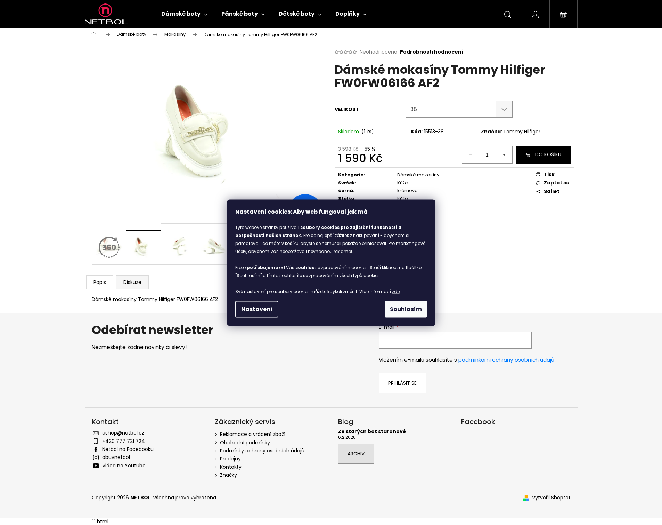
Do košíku (548, 154)
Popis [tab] (99, 282)
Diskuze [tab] (132, 282)
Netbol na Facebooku (128, 449)
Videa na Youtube (124, 465)
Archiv (356, 453)
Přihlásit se (402, 383)
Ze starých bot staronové (372, 431)
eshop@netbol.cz (123, 432)
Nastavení (256, 309)
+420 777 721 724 (123, 441)
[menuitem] (184, 14)
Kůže (402, 183)
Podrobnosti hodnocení (431, 52)
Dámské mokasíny (418, 175)
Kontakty (231, 466)
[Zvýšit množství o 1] (504, 154)
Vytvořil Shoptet (551, 497)
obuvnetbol (116, 457)
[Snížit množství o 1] (470, 154)
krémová (407, 190)
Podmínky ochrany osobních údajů (262, 450)
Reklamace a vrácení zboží (252, 434)
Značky (228, 474)
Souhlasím (406, 309)
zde (396, 291)
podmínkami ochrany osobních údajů (506, 360)
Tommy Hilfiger (521, 131)
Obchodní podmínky (245, 442)
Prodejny (230, 458)
